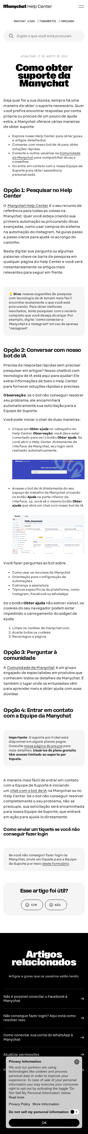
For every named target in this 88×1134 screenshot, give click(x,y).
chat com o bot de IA (28, 790)
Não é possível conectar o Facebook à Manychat (35, 999)
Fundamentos (48, 21)
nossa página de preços (43, 746)
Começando (67, 21)
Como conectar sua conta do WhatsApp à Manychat (38, 1037)
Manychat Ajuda (24, 21)
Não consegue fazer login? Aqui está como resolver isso (39, 1018)
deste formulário (55, 863)
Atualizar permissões (21, 1055)
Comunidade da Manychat (31, 667)
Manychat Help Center (28, 205)
